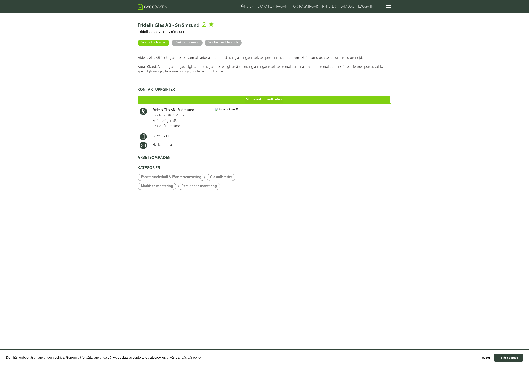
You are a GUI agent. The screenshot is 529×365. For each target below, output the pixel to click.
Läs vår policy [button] (191, 357)
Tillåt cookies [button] (508, 357)
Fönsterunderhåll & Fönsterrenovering (171, 177)
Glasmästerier (221, 177)
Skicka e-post (162, 145)
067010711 (161, 136)
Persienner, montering (199, 186)
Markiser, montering (157, 186)
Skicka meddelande (223, 42)
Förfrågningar (304, 7)
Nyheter (329, 7)
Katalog (347, 7)
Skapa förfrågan (153, 42)
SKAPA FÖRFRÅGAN (272, 7)
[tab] (264, 99)
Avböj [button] (486, 357)
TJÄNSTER (246, 7)
